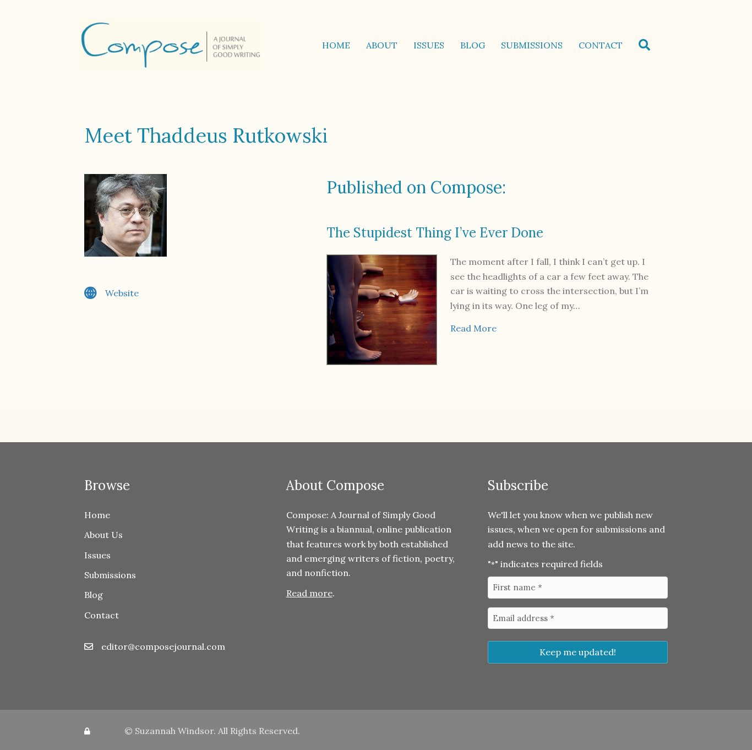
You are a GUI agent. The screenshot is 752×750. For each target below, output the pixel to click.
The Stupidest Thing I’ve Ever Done (434, 232)
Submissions (532, 45)
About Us (103, 534)
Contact (601, 45)
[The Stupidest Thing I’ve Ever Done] (381, 308)
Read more (309, 593)
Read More (473, 328)
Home (336, 45)
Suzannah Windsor (174, 730)
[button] (646, 44)
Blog (472, 45)
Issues (428, 45)
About (381, 45)
